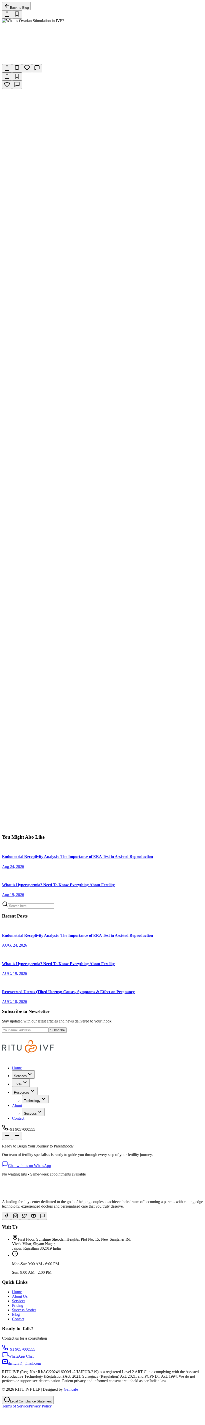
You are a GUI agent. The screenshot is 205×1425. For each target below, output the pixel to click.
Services (18, 1301)
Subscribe (57, 1030)
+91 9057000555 (63, 832)
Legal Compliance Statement (31, 1401)
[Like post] (27, 68)
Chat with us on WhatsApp (29, 1165)
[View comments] (37, 68)
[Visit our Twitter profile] (24, 1216)
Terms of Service (15, 1406)
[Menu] (7, 1136)
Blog (16, 1314)
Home (17, 1068)
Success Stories (24, 1310)
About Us (20, 1296)
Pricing (17, 1305)
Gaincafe (71, 1389)
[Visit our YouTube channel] (33, 1216)
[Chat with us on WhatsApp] (42, 1216)
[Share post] (7, 14)
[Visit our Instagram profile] (15, 1216)
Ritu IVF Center (17, 735)
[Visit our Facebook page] (6, 1216)
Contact (18, 1118)
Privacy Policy (40, 1406)
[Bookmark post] (17, 68)
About (17, 1105)
